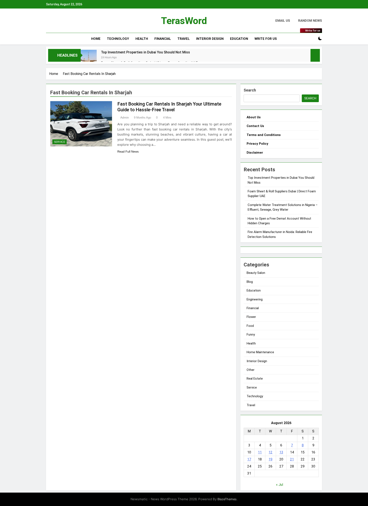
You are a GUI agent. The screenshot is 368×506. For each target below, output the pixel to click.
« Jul (279, 485)
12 (270, 452)
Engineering (255, 299)
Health (141, 39)
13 (281, 452)
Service (59, 141)
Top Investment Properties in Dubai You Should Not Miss (145, 52)
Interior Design (210, 39)
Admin (124, 117)
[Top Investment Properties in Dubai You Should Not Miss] (89, 58)
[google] (61, 20)
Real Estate (255, 378)
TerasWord (184, 20)
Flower (251, 317)
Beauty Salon (256, 273)
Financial (162, 39)
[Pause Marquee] (315, 55)
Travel (183, 39)
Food (250, 326)
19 (270, 459)
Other (250, 370)
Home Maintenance (260, 352)
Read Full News (128, 151)
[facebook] (48, 20)
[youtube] (66, 20)
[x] (57, 20)
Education (239, 39)
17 (249, 459)
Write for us (265, 39)
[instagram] (53, 20)
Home (96, 39)
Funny (251, 334)
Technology (118, 39)
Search (250, 90)
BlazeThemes (227, 499)
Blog (250, 282)
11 (260, 452)
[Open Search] (312, 38)
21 (292, 459)
